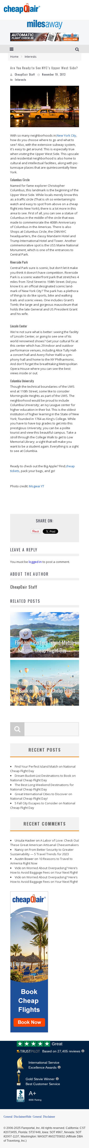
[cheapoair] (21, 10)
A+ (35, 1095)
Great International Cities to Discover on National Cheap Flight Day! (41, 796)
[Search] (77, 49)
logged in (35, 562)
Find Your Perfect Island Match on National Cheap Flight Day (47, 646)
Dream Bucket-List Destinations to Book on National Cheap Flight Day (45, 690)
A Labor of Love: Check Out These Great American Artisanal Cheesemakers (44, 842)
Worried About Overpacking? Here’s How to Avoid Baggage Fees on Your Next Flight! (44, 870)
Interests (20, 79)
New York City (66, 135)
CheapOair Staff (25, 74)
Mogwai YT (36, 486)
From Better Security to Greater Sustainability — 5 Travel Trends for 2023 (42, 851)
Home (14, 57)
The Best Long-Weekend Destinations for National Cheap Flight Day (42, 787)
